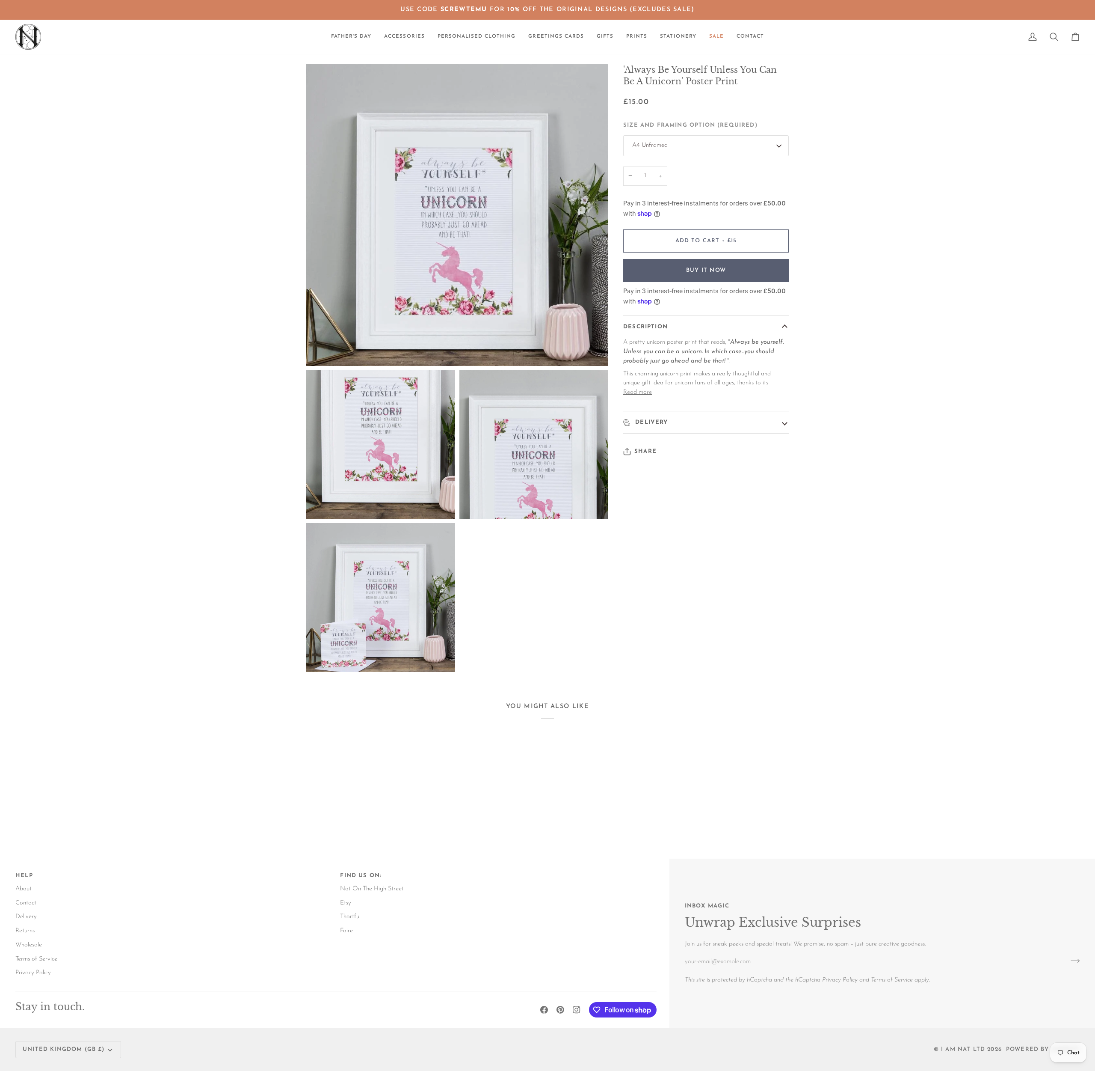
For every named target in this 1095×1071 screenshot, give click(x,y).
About (23, 889)
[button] (404, 37)
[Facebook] (544, 1010)
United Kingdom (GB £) (64, 1049)
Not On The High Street (372, 889)
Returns (25, 931)
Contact (25, 903)
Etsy (345, 903)
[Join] (1072, 960)
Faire (346, 931)
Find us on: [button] (360, 875)
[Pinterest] (560, 1010)
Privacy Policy (840, 980)
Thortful (350, 916)
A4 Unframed (650, 145)
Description (645, 327)
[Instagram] (576, 1010)
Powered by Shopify (1043, 1049)
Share (645, 451)
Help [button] (24, 875)
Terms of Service (892, 980)
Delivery (650, 422)
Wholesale (28, 945)
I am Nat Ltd (963, 1049)
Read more (637, 392)
